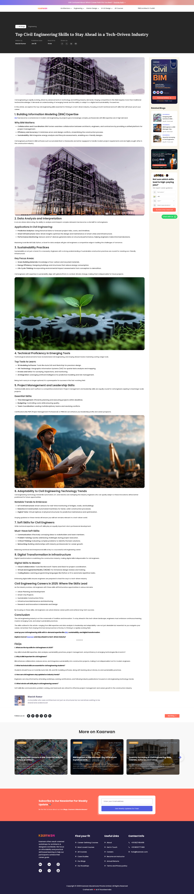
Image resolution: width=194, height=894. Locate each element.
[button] (102, 443)
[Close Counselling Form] (152, 427)
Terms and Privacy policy (135, 466)
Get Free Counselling (124, 461)
